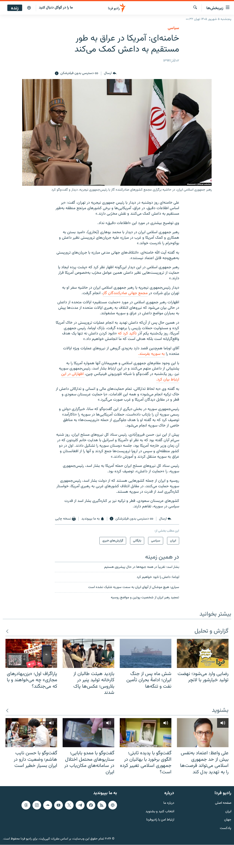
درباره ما (168, 803)
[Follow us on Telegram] (80, 805)
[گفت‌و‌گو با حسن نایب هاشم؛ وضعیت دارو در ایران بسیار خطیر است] (31, 732)
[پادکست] (29, 8)
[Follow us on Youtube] (58, 805)
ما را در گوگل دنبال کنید (56, 8)
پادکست (225, 828)
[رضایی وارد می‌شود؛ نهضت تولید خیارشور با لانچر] (203, 653)
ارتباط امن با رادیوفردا (160, 820)
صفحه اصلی (223, 803)
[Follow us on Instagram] (36, 805)
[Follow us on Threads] (25, 805)
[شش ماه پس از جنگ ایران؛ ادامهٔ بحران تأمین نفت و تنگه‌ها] (145, 653)
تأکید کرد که (127, 333)
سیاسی (173, 28)
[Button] (110, 73)
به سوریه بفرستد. (151, 354)
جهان (227, 820)
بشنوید (220, 710)
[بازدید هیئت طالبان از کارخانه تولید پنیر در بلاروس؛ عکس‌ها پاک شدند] (88, 653)
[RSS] (101, 805)
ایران (228, 811)
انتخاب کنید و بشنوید (160, 811)
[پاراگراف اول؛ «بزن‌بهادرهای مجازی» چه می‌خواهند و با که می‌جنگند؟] (31, 653)
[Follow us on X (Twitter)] (69, 805)
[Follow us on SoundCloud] (47, 805)
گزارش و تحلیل (211, 631)
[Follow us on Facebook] (91, 805)
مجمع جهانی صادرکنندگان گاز (125, 293)
